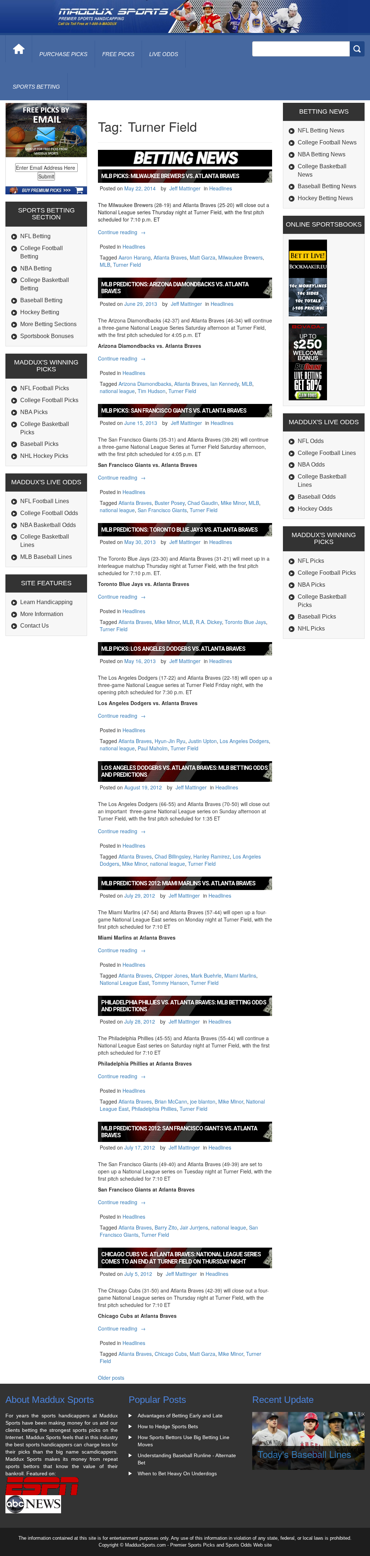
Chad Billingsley (172, 856)
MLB (105, 264)
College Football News (327, 142)
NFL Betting (35, 236)
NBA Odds (311, 464)
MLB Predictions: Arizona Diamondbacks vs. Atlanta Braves (175, 288)
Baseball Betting (41, 300)
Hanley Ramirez (211, 856)
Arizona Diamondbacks (145, 383)
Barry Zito (166, 1227)
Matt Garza (202, 257)
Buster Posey (170, 502)
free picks (118, 54)
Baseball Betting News (327, 186)
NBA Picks (34, 412)
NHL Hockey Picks (44, 456)
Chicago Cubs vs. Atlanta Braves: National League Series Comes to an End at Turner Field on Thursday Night (181, 1258)
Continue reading (122, 232)
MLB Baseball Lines (46, 557)
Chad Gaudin (203, 502)
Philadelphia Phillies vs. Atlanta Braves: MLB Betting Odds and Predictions (183, 1006)
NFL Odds (311, 441)
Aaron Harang (135, 257)
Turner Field (127, 264)
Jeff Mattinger (185, 188)
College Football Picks (49, 400)
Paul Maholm (153, 748)
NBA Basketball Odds (48, 525)
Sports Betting (36, 87)
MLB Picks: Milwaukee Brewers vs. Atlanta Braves (170, 176)
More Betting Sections (48, 324)
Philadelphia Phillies (154, 1108)
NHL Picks (311, 628)
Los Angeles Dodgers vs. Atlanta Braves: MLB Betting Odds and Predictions (184, 771)
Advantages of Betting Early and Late (180, 1415)
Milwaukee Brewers (240, 257)
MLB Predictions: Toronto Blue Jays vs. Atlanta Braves (179, 529)
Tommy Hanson (170, 982)
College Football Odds (49, 513)
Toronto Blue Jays (245, 621)
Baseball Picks (39, 444)
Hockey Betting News (325, 198)
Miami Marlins (240, 975)
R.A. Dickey (209, 621)
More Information (41, 614)
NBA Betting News (321, 154)
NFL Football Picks (44, 388)
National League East (124, 982)
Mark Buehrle (206, 975)
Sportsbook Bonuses (47, 336)
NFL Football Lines (44, 501)
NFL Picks (311, 561)
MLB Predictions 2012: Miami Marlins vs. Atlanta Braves (178, 883)
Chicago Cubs (171, 1353)
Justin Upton (202, 741)
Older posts (111, 1377)
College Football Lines (327, 453)
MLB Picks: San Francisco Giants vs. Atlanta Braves (173, 410)
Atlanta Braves (170, 257)
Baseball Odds (317, 497)
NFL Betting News (321, 130)
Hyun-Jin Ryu (170, 741)
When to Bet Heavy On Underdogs (177, 1473)
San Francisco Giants (162, 510)
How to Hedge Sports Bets (168, 1426)
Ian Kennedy (224, 383)
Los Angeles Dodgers (244, 741)
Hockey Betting (39, 312)
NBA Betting (36, 268)
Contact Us (34, 626)
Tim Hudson (151, 391)
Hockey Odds (315, 509)
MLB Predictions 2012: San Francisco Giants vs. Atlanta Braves (179, 1132)
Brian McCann (171, 1101)
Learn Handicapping (46, 602)
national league (117, 391)
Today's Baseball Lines (304, 1453)
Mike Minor (233, 502)
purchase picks (63, 54)
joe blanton (202, 1101)
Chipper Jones (171, 975)
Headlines (220, 188)
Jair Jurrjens (194, 1227)
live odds (163, 54)
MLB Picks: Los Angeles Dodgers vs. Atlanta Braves (173, 648)
